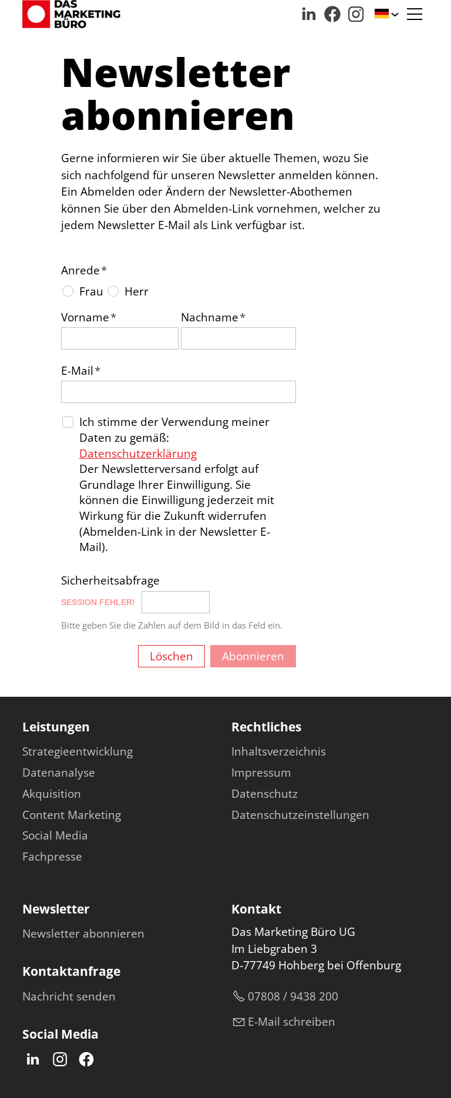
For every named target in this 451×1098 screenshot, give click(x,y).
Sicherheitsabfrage (110, 580)
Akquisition (51, 793)
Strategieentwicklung (77, 751)
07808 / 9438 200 (293, 996)
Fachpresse (52, 856)
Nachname (213, 317)
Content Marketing (71, 814)
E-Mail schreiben (291, 1021)
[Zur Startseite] (71, 14)
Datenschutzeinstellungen (300, 814)
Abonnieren (253, 656)
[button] (309, 14)
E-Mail (80, 370)
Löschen (171, 656)
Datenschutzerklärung (138, 453)
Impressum (261, 772)
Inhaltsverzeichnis (278, 751)
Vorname (88, 317)
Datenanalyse (58, 772)
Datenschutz (264, 793)
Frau (91, 291)
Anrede (84, 270)
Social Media (55, 835)
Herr (136, 291)
